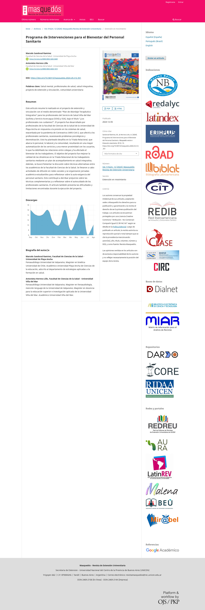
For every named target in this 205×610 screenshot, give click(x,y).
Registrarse (170, 2)
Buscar (101, 19)
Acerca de (68, 19)
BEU (92, 19)
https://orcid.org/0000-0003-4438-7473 (43, 69)
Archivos (37, 28)
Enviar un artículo (156, 58)
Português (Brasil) (154, 41)
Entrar (180, 2)
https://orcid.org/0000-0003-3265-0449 (43, 59)
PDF (108, 108)
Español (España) (154, 37)
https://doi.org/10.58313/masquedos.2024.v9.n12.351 (56, 78)
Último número (29, 19)
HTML (119, 108)
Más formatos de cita (113, 153)
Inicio (28, 28)
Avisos (82, 19)
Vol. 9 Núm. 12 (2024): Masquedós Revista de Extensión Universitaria (72, 28)
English (149, 45)
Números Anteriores (49, 19)
